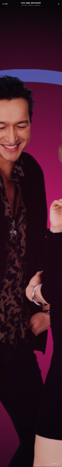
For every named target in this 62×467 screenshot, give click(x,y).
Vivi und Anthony (31, 3)
